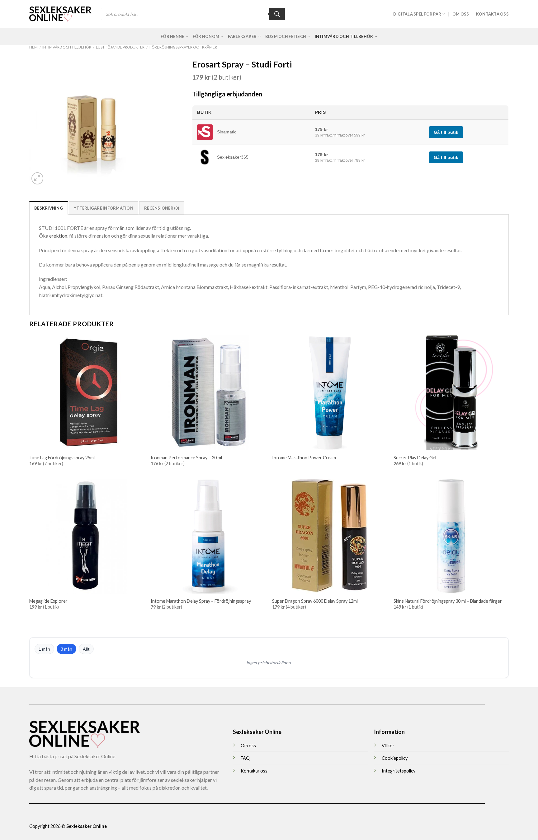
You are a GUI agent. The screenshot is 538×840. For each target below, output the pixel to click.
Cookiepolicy (395, 758)
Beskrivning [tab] (48, 208)
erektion (58, 236)
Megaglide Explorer (48, 601)
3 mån (66, 649)
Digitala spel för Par (417, 14)
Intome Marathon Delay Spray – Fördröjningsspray (201, 601)
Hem (33, 47)
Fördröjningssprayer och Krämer (183, 47)
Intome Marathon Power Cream (304, 457)
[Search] (277, 14)
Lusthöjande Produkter (120, 47)
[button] (37, 178)
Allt (86, 649)
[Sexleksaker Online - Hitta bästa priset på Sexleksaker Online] (60, 14)
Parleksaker (242, 36)
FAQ (245, 758)
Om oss (460, 14)
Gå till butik (446, 132)
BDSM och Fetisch (285, 36)
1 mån (44, 649)
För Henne (172, 36)
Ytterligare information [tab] (103, 208)
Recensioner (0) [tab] (161, 208)
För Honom (206, 36)
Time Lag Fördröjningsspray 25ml (62, 457)
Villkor (388, 745)
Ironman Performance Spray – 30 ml (186, 457)
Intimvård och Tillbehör (344, 36)
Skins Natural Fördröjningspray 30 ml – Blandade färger (448, 601)
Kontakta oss (492, 14)
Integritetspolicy (398, 770)
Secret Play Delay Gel (415, 457)
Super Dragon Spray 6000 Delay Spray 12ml (315, 601)
